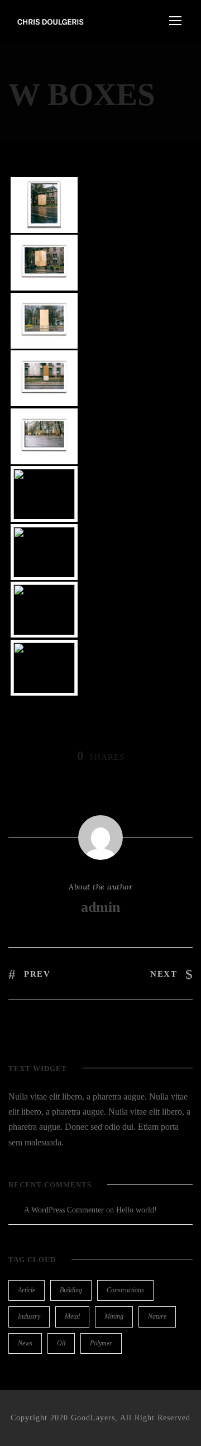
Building (71, 1290)
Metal (72, 1316)
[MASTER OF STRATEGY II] (44, 555)
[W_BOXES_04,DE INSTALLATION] (44, 612)
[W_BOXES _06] (44, 208)
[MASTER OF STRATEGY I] (44, 497)
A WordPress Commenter (64, 1210)
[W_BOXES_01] (44, 323)
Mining (113, 1316)
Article (26, 1290)
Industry (29, 1316)
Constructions (125, 1290)
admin (100, 907)
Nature (157, 1316)
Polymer (101, 1343)
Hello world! (136, 1210)
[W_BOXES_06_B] (44, 265)
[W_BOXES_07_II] (44, 381)
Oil (61, 1343)
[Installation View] (44, 670)
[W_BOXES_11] (44, 439)
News (25, 1343)
